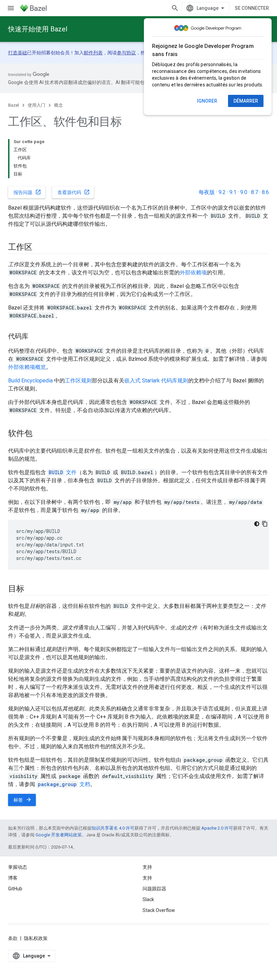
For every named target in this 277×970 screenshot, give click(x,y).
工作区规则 (78, 380)
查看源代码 (73, 192)
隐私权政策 (36, 938)
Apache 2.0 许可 (217, 828)
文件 (63, 472)
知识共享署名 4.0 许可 (113, 828)
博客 (13, 878)
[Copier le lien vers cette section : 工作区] (39, 248)
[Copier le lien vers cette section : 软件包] (39, 434)
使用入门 (36, 105)
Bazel (13, 105)
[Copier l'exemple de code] (265, 524)
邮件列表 (93, 52)
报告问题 (27, 192)
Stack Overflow (159, 910)
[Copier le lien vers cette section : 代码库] (35, 337)
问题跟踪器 (154, 888)
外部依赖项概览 (27, 367)
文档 (64, 784)
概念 (58, 105)
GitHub (15, 888)
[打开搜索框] (175, 8)
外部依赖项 (193, 272)
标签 (23, 800)
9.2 (222, 192)
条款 (13, 938)
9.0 (243, 192)
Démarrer (245, 101)
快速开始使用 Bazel (37, 29)
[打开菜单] (11, 8)
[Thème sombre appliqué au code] (257, 524)
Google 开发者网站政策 (58, 834)
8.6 (265, 192)
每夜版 (207, 192)
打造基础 (17, 52)
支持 (147, 878)
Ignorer (207, 101)
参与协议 (126, 52)
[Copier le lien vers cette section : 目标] (31, 589)
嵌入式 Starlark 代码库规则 (156, 380)
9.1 (232, 192)
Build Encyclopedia (30, 380)
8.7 (254, 192)
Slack (148, 899)
